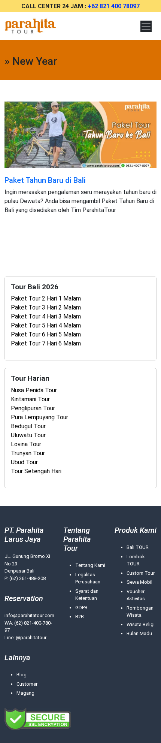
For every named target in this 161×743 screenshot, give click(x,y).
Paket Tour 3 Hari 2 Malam (46, 307)
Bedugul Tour (28, 426)
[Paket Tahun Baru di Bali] (80, 134)
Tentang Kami (90, 565)
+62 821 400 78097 (114, 6)
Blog (21, 674)
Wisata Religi (141, 624)
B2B (79, 616)
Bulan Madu (139, 633)
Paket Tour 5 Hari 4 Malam (46, 325)
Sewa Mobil (139, 582)
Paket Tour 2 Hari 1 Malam (46, 298)
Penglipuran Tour (33, 408)
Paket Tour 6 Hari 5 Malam (46, 334)
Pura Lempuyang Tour (39, 417)
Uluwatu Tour (28, 435)
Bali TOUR (138, 547)
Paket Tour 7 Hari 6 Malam (46, 343)
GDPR (81, 607)
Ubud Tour (24, 462)
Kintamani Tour (30, 399)
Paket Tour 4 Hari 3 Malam (46, 316)
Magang (25, 693)
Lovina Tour (26, 444)
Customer (26, 684)
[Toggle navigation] (146, 26)
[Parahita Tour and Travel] (30, 26)
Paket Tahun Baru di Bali (45, 180)
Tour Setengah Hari (36, 471)
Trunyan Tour (28, 453)
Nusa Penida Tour (34, 390)
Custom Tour (141, 573)
